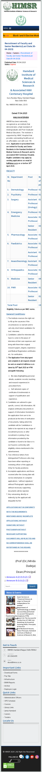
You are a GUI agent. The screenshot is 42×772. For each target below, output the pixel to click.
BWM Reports (9, 683)
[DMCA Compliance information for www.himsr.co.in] (11, 761)
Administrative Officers (12, 698)
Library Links (9, 707)
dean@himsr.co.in (14, 662)
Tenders (7, 717)
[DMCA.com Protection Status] (9, 765)
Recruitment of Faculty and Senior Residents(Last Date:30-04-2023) (20, 46)
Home (9, 53)
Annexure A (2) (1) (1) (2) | (17, 577)
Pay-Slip (7, 676)
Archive (7, 686)
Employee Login (10, 689)
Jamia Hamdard (10, 711)
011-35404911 (12, 656)
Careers (16, 53)
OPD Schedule (9, 701)
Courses (7, 704)
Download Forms (10, 673)
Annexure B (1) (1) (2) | (16, 580)
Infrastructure (9, 679)
